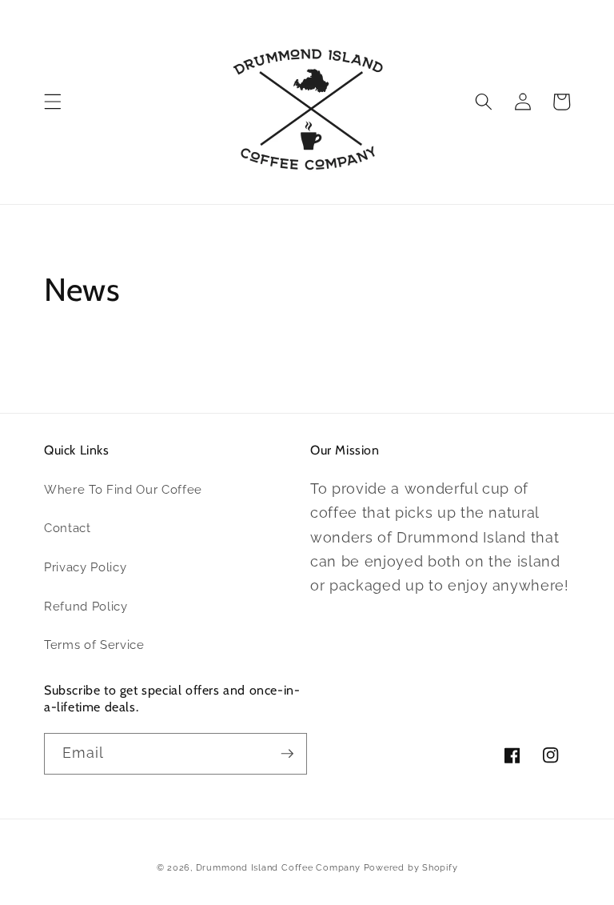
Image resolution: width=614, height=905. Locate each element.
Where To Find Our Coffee (123, 490)
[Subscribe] (287, 754)
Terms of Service (94, 645)
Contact (67, 528)
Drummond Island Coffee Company (280, 868)
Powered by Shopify (411, 868)
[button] (53, 101)
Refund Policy (86, 606)
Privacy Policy (85, 567)
